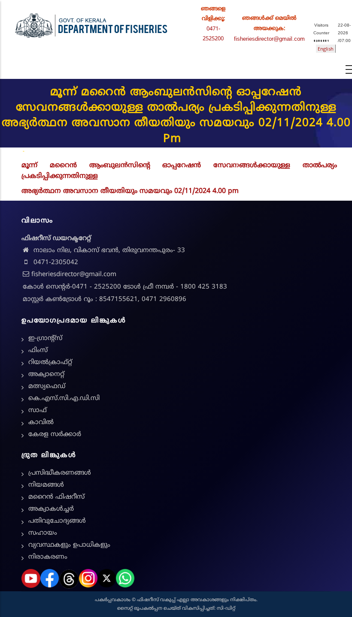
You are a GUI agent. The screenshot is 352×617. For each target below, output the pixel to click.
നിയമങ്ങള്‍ (46, 485)
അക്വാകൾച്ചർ (51, 509)
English (326, 48)
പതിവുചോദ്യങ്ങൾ (57, 521)
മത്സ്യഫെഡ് (46, 386)
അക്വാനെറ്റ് (46, 374)
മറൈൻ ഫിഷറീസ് (56, 497)
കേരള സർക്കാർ (54, 434)
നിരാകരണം (47, 557)
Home (13, 151)
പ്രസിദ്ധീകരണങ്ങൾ (59, 473)
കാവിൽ (41, 422)
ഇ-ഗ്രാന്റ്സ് (45, 338)
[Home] (91, 23)
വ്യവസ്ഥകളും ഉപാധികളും (69, 545)
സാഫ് (37, 410)
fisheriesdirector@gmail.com (269, 39)
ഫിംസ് (38, 350)
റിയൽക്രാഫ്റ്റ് (50, 362)
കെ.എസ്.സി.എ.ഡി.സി (64, 398)
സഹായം (42, 533)
